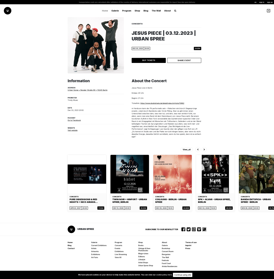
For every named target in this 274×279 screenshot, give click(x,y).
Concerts (118, 245)
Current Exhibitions (98, 245)
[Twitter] (189, 229)
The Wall (156, 10)
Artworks (95, 251)
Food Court (166, 263)
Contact (71, 248)
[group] (87, 183)
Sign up (270, 2)
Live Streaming (121, 254)
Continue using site (182, 275)
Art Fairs (94, 257)
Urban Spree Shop (145, 265)
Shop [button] (137, 10)
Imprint (188, 245)
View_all (187, 149)
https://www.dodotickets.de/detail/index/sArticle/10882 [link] (162, 103)
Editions (141, 256)
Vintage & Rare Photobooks (144, 249)
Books (140, 245)
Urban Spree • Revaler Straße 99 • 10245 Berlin (87, 90)
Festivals (165, 260)
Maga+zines (143, 253)
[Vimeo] (199, 229)
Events (117, 248)
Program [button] (126, 10)
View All (118, 257)
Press (187, 248)
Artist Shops (143, 262)
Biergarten (166, 254)
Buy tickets (148, 60)
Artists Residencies (169, 266)
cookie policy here (164, 275)
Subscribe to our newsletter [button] (161, 229)
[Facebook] (183, 229)
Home (105, 10)
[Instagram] (194, 229)
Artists (93, 248)
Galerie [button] (115, 10)
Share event (184, 60)
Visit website (72, 130)
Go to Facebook (74, 120)
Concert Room (167, 251)
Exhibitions (95, 254)
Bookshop (166, 248)
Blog (146, 10)
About (167, 10)
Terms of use (191, 242)
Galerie (165, 245)
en (255, 2)
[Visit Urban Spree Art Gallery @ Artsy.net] (204, 229)
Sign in (261, 2)
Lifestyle (141, 259)
